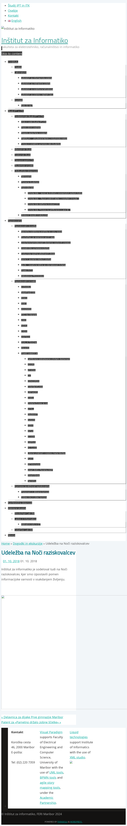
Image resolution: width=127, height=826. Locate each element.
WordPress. (76, 821)
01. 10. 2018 (11, 561)
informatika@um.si (24, 757)
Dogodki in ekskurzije (27, 543)
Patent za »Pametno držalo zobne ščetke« (31, 722)
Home (5, 543)
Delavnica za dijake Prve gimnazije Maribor (32, 717)
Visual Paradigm (51, 732)
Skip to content (11, 53)
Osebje (13, 11)
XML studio (77, 757)
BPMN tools (48, 777)
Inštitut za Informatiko (34, 40)
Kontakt (13, 15)
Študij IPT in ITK (19, 5)
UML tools (56, 772)
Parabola (63, 821)
